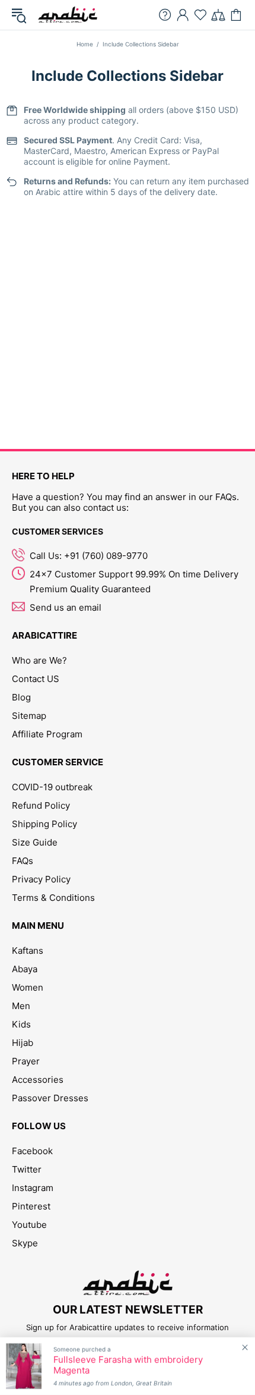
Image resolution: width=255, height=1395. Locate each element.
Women (27, 987)
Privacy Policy (41, 879)
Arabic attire (67, 14)
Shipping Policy (44, 824)
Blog (21, 697)
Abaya (24, 969)
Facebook (32, 1151)
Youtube (29, 1224)
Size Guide (35, 842)
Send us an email (65, 607)
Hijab (22, 1042)
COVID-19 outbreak (52, 787)
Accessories (37, 1079)
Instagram (32, 1187)
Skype (25, 1243)
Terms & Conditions (53, 897)
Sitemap (29, 715)
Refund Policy (41, 805)
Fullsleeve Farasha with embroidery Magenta (128, 1365)
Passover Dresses (50, 1098)
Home (84, 44)
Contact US (35, 678)
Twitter (27, 1169)
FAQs (22, 860)
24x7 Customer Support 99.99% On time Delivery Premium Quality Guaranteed (134, 581)
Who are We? (39, 660)
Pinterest (31, 1206)
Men (21, 1005)
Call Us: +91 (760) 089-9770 (89, 555)
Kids (21, 1024)
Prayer (26, 1061)
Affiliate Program (47, 734)
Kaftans (27, 950)
